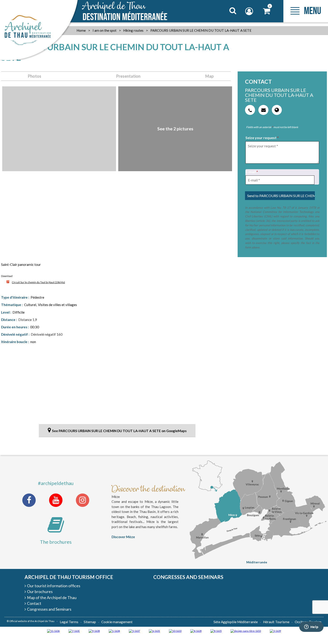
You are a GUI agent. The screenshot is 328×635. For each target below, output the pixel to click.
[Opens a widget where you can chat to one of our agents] (311, 627)
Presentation (128, 76)
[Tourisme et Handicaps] (94, 630)
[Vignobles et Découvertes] (216, 630)
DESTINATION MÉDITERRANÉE (125, 11)
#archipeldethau (56, 483)
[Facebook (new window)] (29, 500)
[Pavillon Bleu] (154, 630)
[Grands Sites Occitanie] (114, 630)
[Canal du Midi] (74, 630)
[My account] (249, 11)
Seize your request (262, 137)
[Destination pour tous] (134, 630)
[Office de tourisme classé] (53, 630)
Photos (34, 76)
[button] (266, 11)
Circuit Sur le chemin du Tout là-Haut (38, 282)
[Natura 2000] (175, 630)
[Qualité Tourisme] (245, 630)
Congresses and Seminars (188, 577)
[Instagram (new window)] (82, 500)
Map (209, 76)
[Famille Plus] (195, 630)
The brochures (56, 542)
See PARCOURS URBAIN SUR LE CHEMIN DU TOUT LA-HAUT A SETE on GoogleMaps (119, 431)
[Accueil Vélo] (275, 630)
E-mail (251, 172)
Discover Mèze (123, 537)
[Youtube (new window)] (55, 500)
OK (227, 19)
